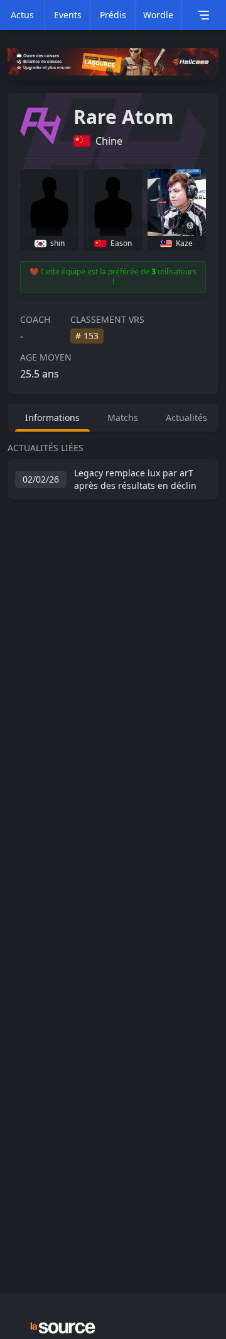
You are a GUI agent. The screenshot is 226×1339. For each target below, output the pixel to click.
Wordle (158, 15)
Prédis (113, 15)
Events (68, 15)
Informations (52, 417)
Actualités (186, 417)
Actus (22, 15)
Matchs (122, 417)
